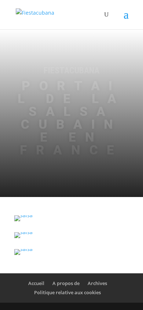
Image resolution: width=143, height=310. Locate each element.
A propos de (66, 283)
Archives (97, 283)
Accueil (36, 283)
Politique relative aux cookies (67, 292)
